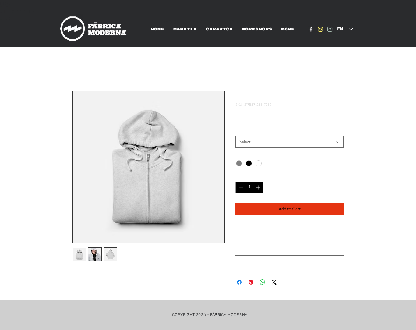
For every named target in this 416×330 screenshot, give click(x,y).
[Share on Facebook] (239, 282)
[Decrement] (240, 187)
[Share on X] (274, 282)
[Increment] (259, 187)
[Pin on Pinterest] (251, 282)
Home (78, 68)
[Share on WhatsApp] (262, 282)
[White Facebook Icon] (311, 29)
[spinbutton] (249, 187)
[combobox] (289, 142)
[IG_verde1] (330, 29)
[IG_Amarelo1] (320, 29)
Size (240, 130)
